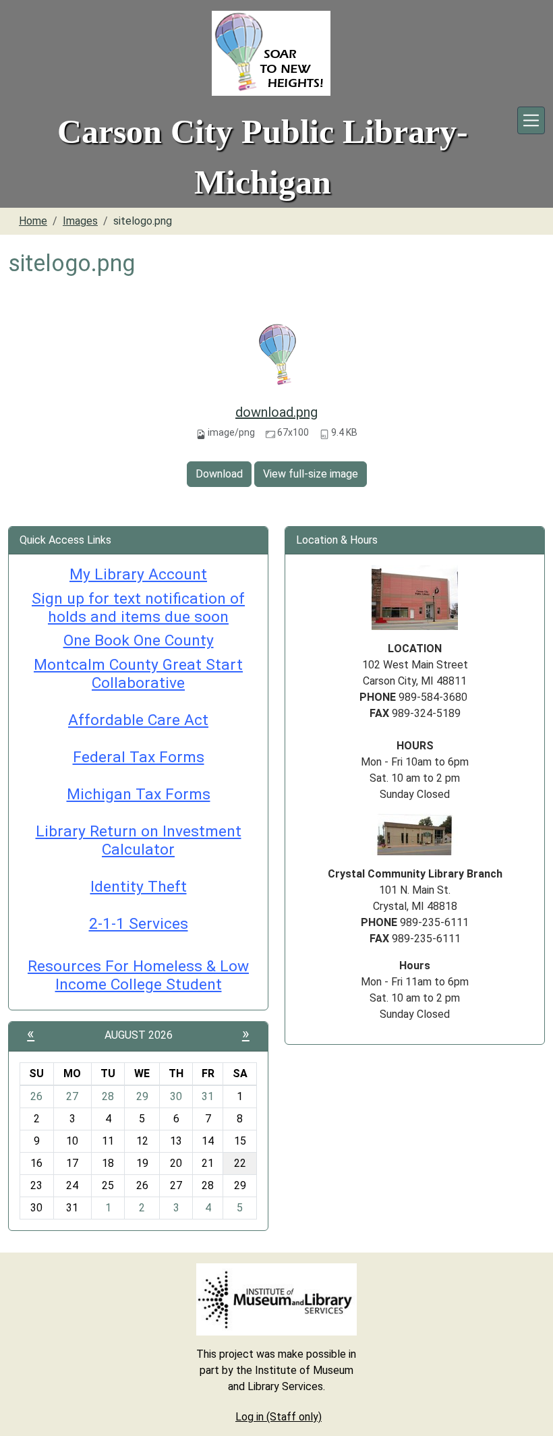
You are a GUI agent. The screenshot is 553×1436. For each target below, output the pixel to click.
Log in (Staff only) (278, 1416)
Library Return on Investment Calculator (138, 840)
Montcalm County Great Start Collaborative (138, 674)
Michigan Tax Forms (138, 794)
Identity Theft (138, 887)
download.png (276, 412)
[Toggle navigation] (531, 120)
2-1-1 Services (138, 924)
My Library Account (138, 574)
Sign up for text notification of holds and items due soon (138, 608)
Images (80, 220)
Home (33, 220)
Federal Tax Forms (138, 757)
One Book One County (138, 640)
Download (219, 473)
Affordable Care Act (138, 720)
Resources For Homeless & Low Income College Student (138, 975)
